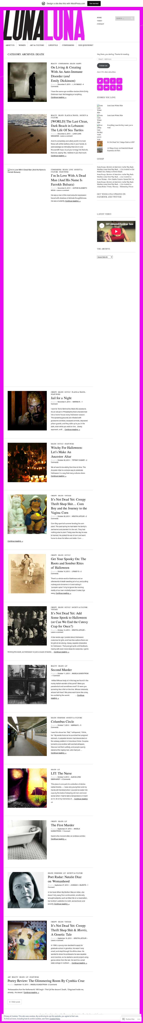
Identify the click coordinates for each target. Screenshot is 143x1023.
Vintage (68, 496)
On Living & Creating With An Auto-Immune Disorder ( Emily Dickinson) (67, 74)
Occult (68, 392)
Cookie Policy (55, 1018)
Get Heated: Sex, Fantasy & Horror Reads (115, 170)
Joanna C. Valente (78, 885)
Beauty (54, 63)
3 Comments (66, 779)
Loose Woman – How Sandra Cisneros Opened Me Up (115, 179)
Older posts (15, 1002)
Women (22, 45)
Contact (100, 24)
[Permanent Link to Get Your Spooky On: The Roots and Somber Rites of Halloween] (27, 592)
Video (99, 21)
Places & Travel (71, 115)
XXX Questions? (85, 45)
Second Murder (61, 669)
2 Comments (52, 984)
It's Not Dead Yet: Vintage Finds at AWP (120, 142)
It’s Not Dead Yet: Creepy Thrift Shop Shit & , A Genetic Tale (69, 930)
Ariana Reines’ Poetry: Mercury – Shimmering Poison (115, 186)
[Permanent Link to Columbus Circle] (27, 755)
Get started (94, 3)
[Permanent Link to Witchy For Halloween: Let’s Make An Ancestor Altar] (27, 481)
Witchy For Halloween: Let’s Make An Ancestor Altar (67, 451)
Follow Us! (103, 65)
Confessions (68, 45)
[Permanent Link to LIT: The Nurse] (27, 807)
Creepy (54, 392)
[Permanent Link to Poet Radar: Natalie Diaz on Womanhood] (26, 907)
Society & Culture (79, 607)
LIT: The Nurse (61, 773)
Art (9, 977)
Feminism (61, 718)
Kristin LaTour (78, 516)
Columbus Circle (62, 721)
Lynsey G (75, 571)
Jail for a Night (61, 398)
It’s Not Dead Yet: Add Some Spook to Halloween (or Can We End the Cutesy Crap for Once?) (69, 620)
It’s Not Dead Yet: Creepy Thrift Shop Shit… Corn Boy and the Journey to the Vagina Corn (69, 506)
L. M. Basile (77, 84)
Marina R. (76, 401)
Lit (66, 666)
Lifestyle (53, 45)
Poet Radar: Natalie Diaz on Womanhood (65, 879)
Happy (78, 63)
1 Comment (56, 675)
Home (99, 17)
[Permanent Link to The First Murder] (27, 859)
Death (72, 63)
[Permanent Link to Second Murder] (27, 703)
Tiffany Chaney (78, 460)
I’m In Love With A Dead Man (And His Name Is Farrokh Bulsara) (68, 179)
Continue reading (58, 97)
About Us (10, 45)
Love (71, 170)
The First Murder (62, 825)
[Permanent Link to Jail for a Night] (27, 429)
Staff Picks (63, 172)
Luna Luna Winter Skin (115, 105)
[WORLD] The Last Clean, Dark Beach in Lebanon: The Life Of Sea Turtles (69, 125)
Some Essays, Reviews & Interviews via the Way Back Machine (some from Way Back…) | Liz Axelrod (115, 168)
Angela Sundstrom (80, 673)
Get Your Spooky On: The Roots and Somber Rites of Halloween (68, 563)
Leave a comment (66, 136)
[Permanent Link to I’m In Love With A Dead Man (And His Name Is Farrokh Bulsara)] (27, 172)
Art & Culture (37, 45)
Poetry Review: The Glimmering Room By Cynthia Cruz (46, 980)
